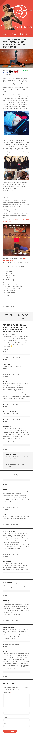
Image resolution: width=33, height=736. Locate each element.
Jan (4, 514)
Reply (6, 359)
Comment (7, 693)
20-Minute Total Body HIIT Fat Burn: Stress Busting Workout (22, 316)
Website (5, 724)
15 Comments (8, 308)
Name (5, 710)
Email (5, 717)
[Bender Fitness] (16, 19)
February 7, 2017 (9, 306)
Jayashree (7, 364)
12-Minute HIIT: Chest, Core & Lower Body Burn (10, 316)
